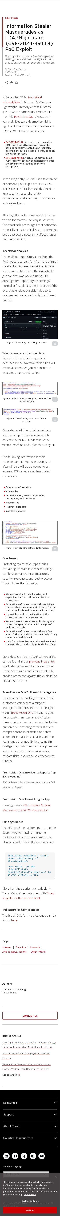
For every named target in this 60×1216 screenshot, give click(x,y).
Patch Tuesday (23, 117)
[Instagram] (33, 1156)
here (14, 920)
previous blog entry (41, 661)
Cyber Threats (38, 951)
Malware (6, 947)
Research (35, 947)
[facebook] (15, 1156)
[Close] (56, 1177)
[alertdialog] (30, 1194)
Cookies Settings (30, 1200)
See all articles (10, 1074)
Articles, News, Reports (14, 951)
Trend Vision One (22, 712)
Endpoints (21, 947)
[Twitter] (24, 1156)
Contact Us (30, 1015)
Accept (30, 1209)
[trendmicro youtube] (41, 1156)
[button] (30, 324)
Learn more (30, 1194)
